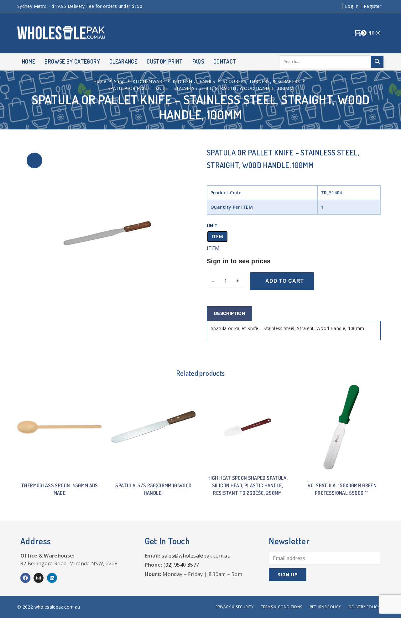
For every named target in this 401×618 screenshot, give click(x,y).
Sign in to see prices (239, 261)
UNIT (212, 225)
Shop (119, 81)
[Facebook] (25, 578)
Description (229, 313)
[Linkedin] (52, 578)
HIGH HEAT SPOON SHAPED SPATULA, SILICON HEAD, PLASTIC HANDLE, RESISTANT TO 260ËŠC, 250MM (247, 485)
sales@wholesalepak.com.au (196, 555)
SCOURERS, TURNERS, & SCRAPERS (261, 81)
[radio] (217, 236)
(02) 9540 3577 (181, 564)
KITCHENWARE (149, 81)
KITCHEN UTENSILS (194, 81)
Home (99, 81)
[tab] (229, 313)
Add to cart (284, 281)
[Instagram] (39, 578)
